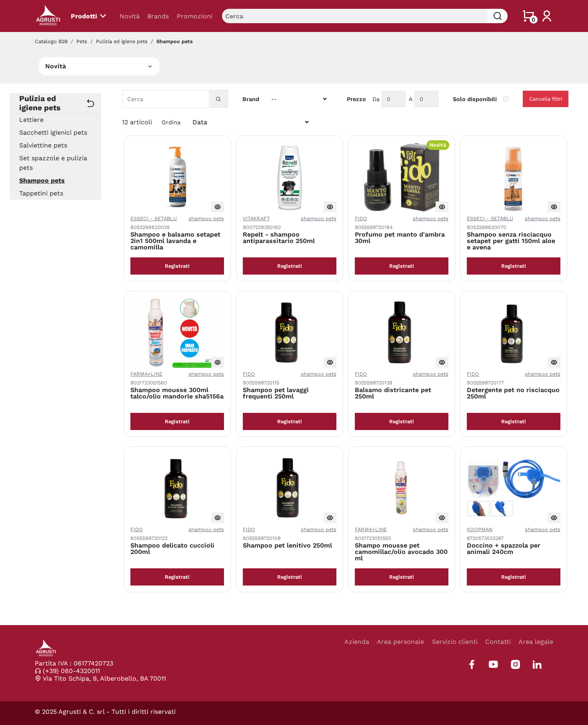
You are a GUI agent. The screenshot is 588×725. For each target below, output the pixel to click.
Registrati (177, 266)
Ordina (171, 122)
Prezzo (356, 99)
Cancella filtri (545, 99)
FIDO (361, 218)
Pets (81, 41)
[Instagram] (515, 664)
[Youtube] (493, 664)
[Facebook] (471, 664)
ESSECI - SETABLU (153, 218)
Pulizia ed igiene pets (122, 41)
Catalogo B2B (51, 41)
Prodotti (84, 16)
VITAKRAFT (256, 218)
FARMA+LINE (146, 374)
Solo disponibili (475, 99)
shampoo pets (206, 218)
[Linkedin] (537, 664)
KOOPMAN (479, 529)
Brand (250, 99)
